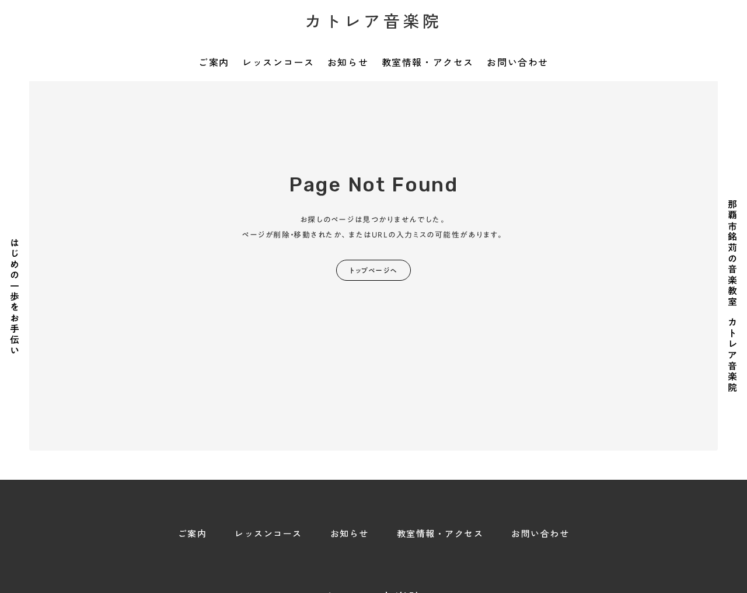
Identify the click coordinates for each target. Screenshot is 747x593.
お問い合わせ (518, 62)
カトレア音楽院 (373, 20)
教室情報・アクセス (428, 62)
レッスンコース (278, 62)
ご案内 (213, 62)
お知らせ (347, 62)
